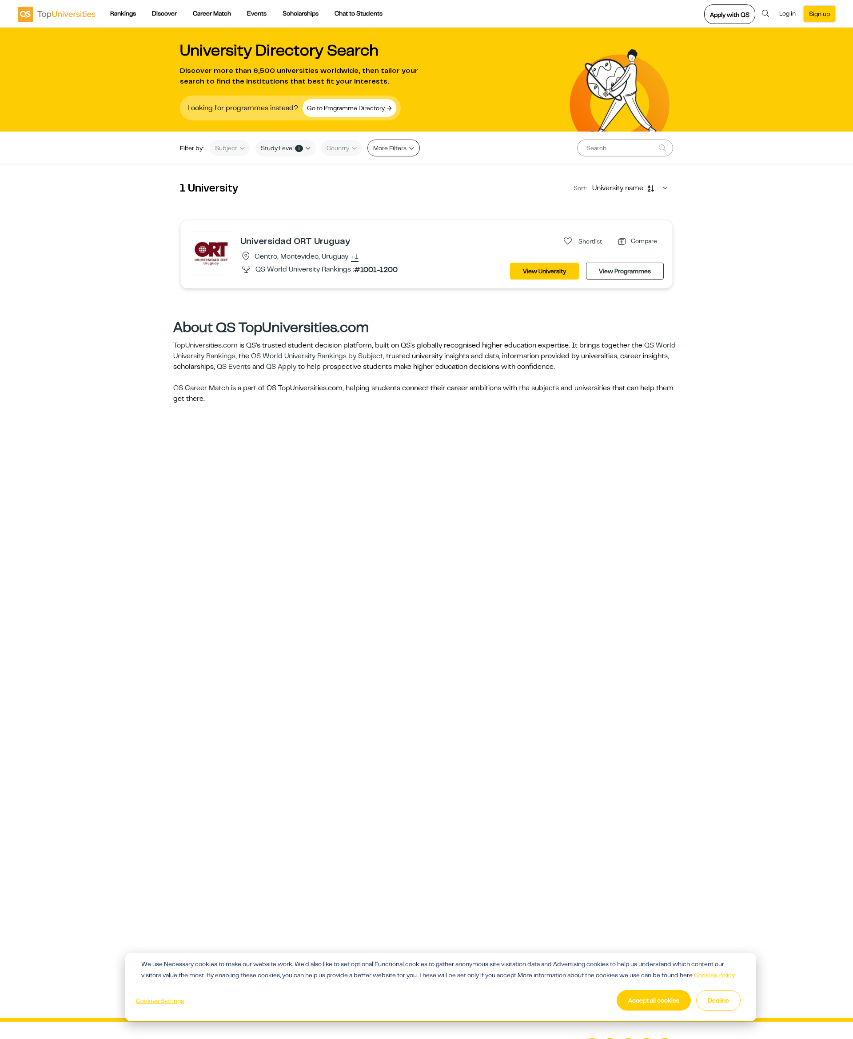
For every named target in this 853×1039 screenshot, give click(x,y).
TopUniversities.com (205, 345)
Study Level (280, 148)
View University (544, 271)
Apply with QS (729, 15)
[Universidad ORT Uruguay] (211, 252)
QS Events (234, 366)
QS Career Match (201, 388)
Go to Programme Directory (346, 108)
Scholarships (301, 13)
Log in (787, 13)
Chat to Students (359, 13)
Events (257, 13)
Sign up (819, 14)
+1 (355, 257)
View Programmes (625, 271)
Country (339, 148)
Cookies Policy (714, 975)
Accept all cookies (653, 1000)
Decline (718, 1000)
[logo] (57, 13)
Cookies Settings (160, 1001)
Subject (227, 148)
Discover (164, 13)
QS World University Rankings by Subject (317, 356)
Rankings (123, 13)
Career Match (212, 13)
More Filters (390, 148)
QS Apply (281, 366)
